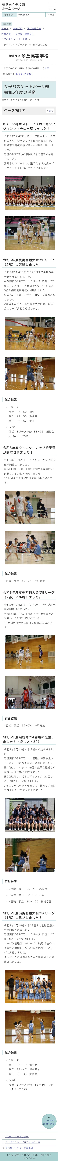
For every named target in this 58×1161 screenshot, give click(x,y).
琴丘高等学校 (34, 29)
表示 (51, 111)
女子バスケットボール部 (14, 39)
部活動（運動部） (24, 34)
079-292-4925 (24, 74)
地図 (47, 68)
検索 (52, 15)
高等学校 (17, 29)
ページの (49, 1122)
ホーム (4, 29)
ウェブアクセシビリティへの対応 (22, 1142)
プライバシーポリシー (17, 1136)
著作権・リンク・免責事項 (19, 1148)
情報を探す (9, 15)
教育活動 (6, 34)
